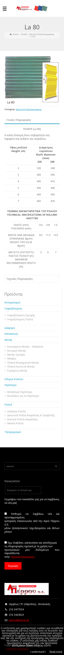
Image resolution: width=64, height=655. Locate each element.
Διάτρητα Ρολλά (16, 411)
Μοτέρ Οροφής (16, 354)
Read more (55, 651)
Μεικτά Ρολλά (15, 423)
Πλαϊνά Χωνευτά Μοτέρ (20, 366)
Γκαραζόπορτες (13, 308)
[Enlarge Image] (32, 79)
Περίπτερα (10, 385)
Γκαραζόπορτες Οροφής (21, 315)
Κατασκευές (11, 333)
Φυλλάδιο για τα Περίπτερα (23, 396)
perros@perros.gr (19, 620)
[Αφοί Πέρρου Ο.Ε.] (32, 8)
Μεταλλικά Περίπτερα (19, 392)
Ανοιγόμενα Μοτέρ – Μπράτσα (25, 346)
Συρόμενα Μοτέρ (17, 370)
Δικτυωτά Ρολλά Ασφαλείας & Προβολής (31, 415)
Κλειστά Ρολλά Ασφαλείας (29, 109)
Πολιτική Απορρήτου (23, 556)
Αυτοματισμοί (12, 302)
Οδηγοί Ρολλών (13, 379)
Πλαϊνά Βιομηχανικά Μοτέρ (23, 362)
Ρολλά (8, 404)
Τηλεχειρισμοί (12, 432)
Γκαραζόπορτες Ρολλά (20, 319)
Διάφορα (9, 328)
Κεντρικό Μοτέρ (16, 350)
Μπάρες (11, 358)
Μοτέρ (8, 339)
